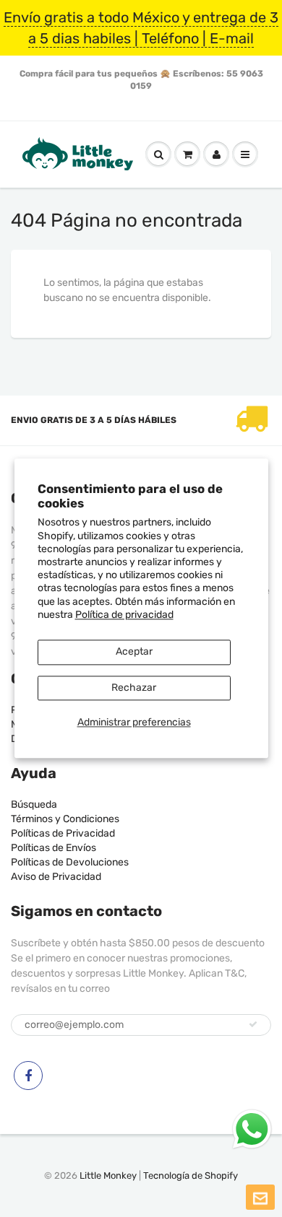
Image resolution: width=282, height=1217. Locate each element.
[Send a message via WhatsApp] (252, 1129)
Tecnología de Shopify (190, 1175)
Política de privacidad (124, 614)
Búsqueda (34, 804)
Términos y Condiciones (65, 819)
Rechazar (133, 687)
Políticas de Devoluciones (70, 862)
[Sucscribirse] (253, 1024)
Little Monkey (108, 1175)
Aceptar (134, 651)
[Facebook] (28, 1075)
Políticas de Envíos (53, 848)
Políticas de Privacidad (63, 833)
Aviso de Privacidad (56, 877)
